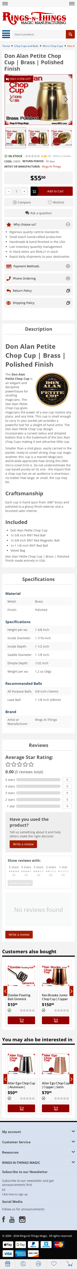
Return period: (33, 161)
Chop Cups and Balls (26, 46)
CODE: (8, 161)
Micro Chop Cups (53, 46)
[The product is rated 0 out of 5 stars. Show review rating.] (27, 1010)
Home (6, 46)
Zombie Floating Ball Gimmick (19, 997)
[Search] (70, 34)
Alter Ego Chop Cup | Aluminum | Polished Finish (21, 1087)
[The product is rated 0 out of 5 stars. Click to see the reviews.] (32, 156)
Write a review (62, 156)
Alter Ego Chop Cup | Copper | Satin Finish (55, 1087)
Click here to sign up (15, 1194)
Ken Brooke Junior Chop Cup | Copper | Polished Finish (55, 999)
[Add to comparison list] (11, 986)
